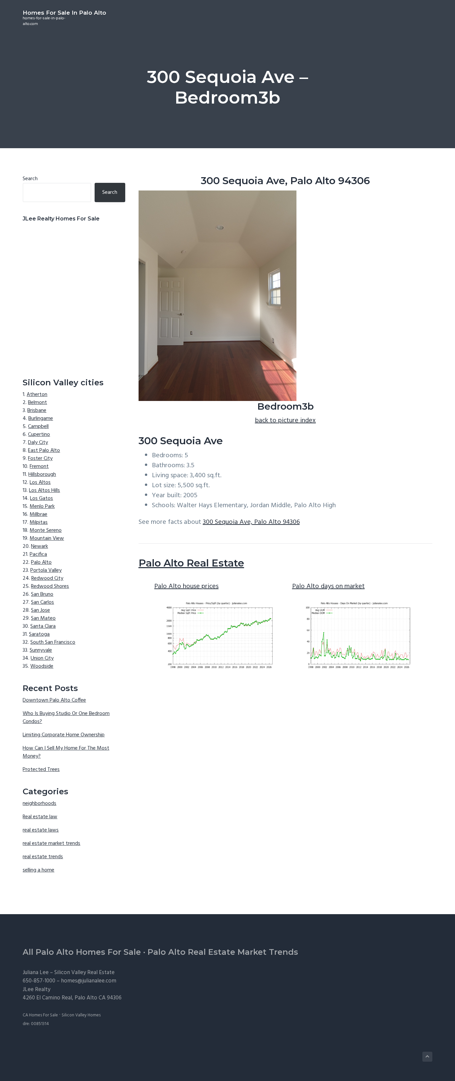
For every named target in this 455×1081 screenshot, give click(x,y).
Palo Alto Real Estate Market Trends (223, 952)
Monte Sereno (46, 530)
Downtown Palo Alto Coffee (54, 700)
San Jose (40, 610)
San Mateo (43, 618)
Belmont (37, 402)
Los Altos (40, 482)
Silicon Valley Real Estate (84, 972)
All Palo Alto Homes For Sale (82, 952)
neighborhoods (39, 803)
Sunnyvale (41, 650)
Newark (39, 546)
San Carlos (42, 602)
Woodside (41, 666)
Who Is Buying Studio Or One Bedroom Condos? (66, 717)
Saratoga (39, 634)
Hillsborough (42, 474)
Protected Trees (41, 769)
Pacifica (38, 554)
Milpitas (39, 522)
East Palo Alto (44, 450)
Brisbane (36, 410)
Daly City (38, 442)
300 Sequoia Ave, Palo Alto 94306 (251, 522)
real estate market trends (51, 843)
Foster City (40, 458)
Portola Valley (46, 570)
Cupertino (39, 434)
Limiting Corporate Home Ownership (64, 735)
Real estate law (40, 817)
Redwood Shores (50, 586)
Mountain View (47, 538)
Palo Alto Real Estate (191, 563)
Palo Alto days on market (328, 586)
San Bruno (42, 594)
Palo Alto (41, 562)
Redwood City (47, 578)
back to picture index (285, 420)
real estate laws (41, 830)
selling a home (38, 870)
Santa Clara (43, 626)
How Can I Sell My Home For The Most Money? (66, 752)
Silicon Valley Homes (81, 1015)
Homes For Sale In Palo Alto (64, 12)
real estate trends (43, 857)
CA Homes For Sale (40, 1015)
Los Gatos (41, 498)
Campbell (38, 426)
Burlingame (40, 418)
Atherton (37, 394)
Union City (42, 658)
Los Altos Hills (44, 490)
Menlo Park (42, 506)
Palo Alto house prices (186, 586)
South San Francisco (52, 642)
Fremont (39, 466)
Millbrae (38, 514)
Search (30, 179)
